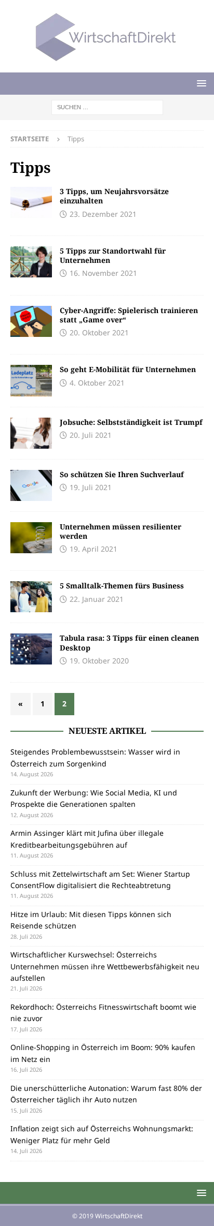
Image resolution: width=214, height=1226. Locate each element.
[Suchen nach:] (107, 106)
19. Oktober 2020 (99, 661)
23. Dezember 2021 (103, 214)
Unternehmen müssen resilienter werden (120, 531)
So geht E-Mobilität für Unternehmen (128, 369)
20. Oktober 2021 (99, 332)
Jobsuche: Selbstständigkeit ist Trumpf (131, 422)
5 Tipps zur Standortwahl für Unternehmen (113, 255)
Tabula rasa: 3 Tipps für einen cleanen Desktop (129, 642)
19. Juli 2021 (91, 487)
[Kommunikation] (31, 596)
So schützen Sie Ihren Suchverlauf (122, 474)
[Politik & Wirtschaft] (31, 261)
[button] (199, 83)
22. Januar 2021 (97, 599)
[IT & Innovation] (31, 321)
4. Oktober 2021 (97, 383)
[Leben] (31, 202)
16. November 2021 (103, 273)
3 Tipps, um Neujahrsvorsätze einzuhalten (114, 195)
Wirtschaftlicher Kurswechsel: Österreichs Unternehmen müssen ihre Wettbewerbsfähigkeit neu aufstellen (104, 966)
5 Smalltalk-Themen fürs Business (122, 585)
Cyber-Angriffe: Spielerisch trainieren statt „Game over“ (129, 314)
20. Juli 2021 (91, 435)
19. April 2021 (93, 549)
